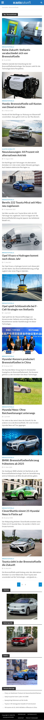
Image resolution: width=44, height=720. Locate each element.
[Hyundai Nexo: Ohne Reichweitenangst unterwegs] (22, 391)
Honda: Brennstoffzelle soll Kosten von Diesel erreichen (21, 105)
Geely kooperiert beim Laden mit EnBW (16, 697)
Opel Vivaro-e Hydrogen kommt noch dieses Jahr (20, 257)
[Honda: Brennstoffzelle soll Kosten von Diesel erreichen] (22, 85)
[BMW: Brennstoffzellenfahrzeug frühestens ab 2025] (22, 442)
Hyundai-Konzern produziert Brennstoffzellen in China (18, 360)
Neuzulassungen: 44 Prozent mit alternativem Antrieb (20, 153)
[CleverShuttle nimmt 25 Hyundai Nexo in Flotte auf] (22, 492)
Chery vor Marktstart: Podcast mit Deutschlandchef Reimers (23, 693)
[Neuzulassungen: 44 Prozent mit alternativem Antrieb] (22, 133)
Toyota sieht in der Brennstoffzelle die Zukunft (21, 563)
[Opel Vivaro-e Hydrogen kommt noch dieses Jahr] (22, 237)
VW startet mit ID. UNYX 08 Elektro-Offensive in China (21, 707)
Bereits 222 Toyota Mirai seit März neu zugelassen (21, 204)
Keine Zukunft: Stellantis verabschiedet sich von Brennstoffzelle (16, 53)
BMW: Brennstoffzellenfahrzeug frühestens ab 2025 (20, 462)
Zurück (40, 584)
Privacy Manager (32, 718)
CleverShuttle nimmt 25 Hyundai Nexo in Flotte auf (20, 512)
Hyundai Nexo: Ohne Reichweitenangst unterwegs (18, 411)
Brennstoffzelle (8, 47)
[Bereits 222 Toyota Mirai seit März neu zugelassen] (22, 184)
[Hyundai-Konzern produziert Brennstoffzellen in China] (22, 340)
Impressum (21, 714)
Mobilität (11, 149)
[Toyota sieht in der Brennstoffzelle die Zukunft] (22, 543)
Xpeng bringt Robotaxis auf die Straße (16, 700)
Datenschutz (32, 714)
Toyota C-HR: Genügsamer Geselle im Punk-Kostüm (20, 704)
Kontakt (21, 718)
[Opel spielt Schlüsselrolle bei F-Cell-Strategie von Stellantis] (22, 287)
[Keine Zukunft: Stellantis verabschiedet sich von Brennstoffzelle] (22, 31)
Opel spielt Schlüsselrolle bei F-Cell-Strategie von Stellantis (19, 308)
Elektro (5, 149)
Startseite (5, 7)
